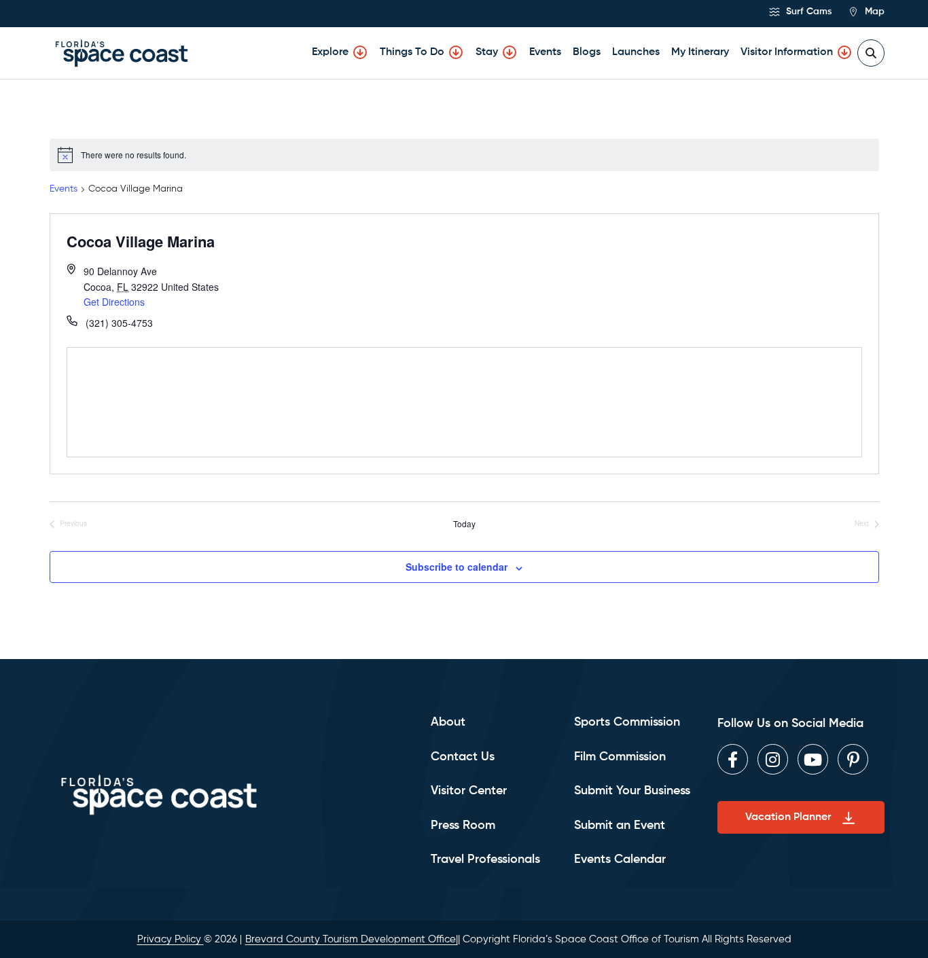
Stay (487, 52)
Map (873, 11)
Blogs (587, 52)
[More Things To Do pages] (456, 52)
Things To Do (412, 52)
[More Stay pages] (509, 52)
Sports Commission (627, 722)
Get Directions (114, 301)
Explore (330, 52)
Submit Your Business (632, 791)
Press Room (463, 825)
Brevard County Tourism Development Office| (351, 939)
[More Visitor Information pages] (844, 52)
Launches (636, 52)
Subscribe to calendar (456, 566)
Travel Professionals (485, 859)
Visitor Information (786, 52)
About (448, 722)
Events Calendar (620, 859)
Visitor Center (469, 791)
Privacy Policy (170, 939)
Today (464, 523)
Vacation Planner (788, 817)
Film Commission (620, 757)
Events (545, 52)
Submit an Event (619, 825)
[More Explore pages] (360, 52)
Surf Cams (807, 11)
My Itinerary (700, 52)
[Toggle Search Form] (870, 53)
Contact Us (463, 757)
